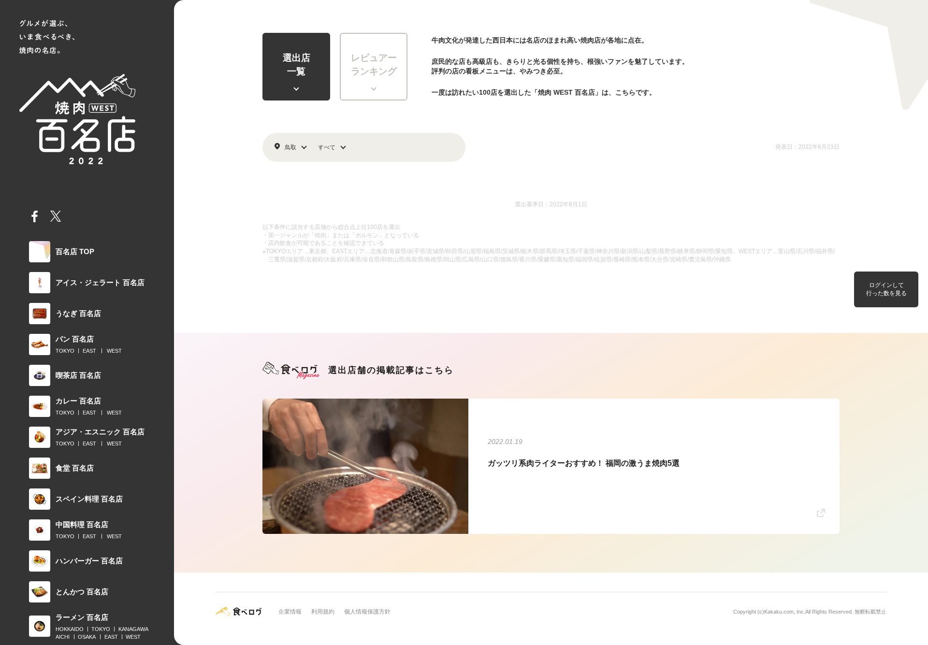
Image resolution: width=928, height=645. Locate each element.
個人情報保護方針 (367, 611)
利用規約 (322, 611)
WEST (114, 351)
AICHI (63, 637)
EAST (89, 351)
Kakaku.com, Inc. (784, 612)
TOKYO (65, 351)
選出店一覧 (296, 65)
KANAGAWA (133, 629)
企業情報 (290, 611)
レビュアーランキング (374, 65)
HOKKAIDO (70, 629)
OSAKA (87, 637)
